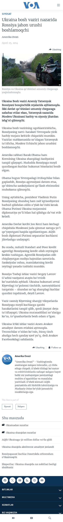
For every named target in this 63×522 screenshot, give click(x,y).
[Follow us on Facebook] (5, 480)
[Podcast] (35, 480)
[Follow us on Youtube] (20, 480)
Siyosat (6, 14)
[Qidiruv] (50, 518)
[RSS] (27, 480)
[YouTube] (31, 518)
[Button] (55, 49)
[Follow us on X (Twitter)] (12, 480)
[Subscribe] (42, 480)
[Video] (13, 518)
